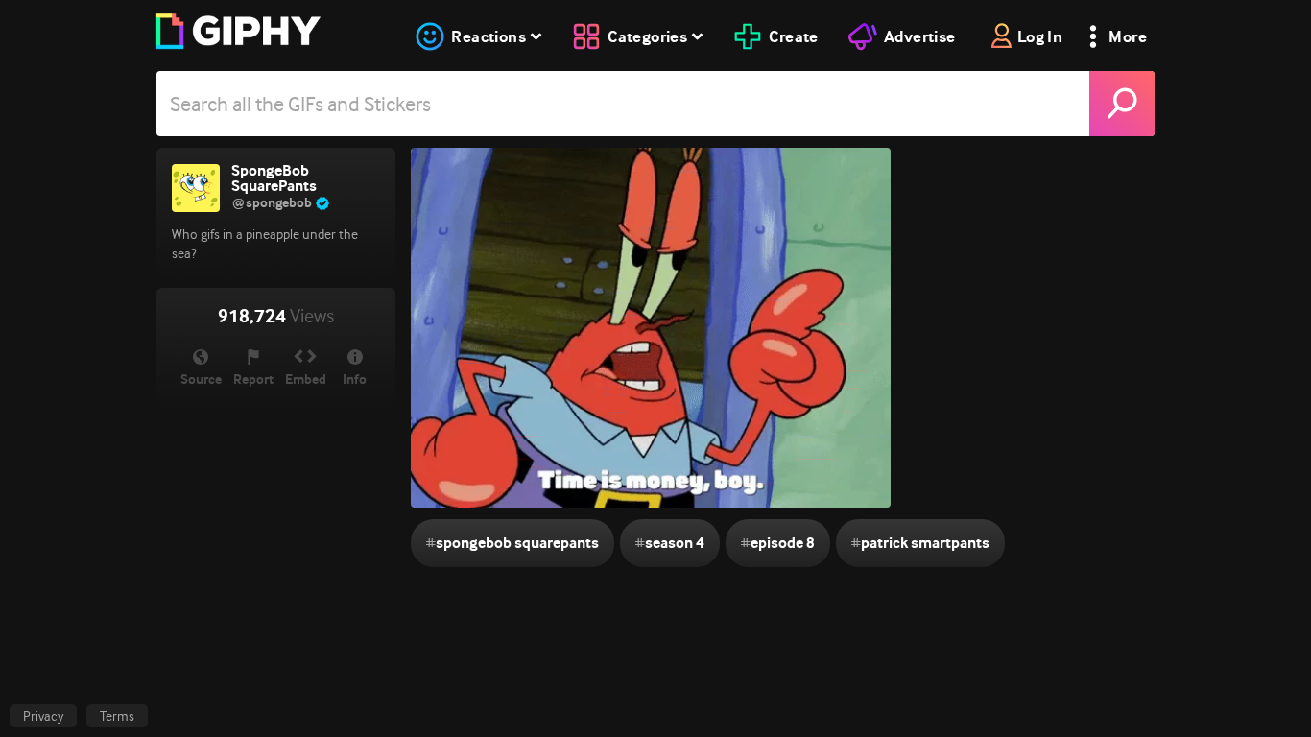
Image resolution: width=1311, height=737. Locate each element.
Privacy (43, 716)
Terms (117, 716)
